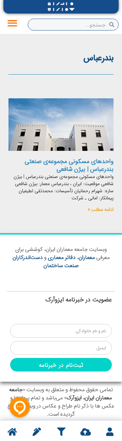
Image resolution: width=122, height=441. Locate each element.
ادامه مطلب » (101, 209)
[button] (12, 24)
